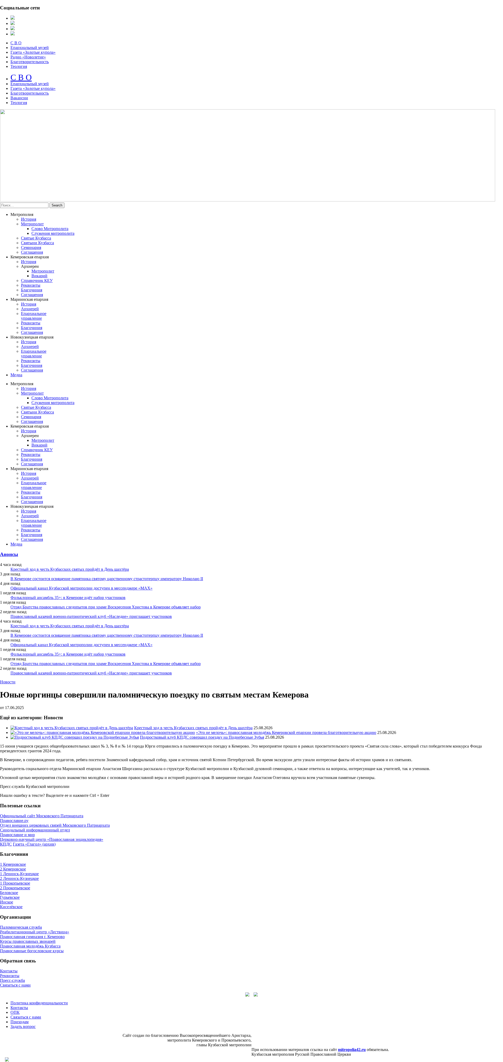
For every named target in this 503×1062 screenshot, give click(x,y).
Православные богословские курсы (32, 951)
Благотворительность (29, 61)
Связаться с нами (15, 985)
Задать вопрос (23, 1026)
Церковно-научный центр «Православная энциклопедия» (51, 839)
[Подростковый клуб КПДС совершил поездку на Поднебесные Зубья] (74, 737)
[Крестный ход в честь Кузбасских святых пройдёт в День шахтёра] (71, 728)
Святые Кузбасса (36, 238)
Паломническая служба (21, 927)
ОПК (15, 1012)
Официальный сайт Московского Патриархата (41, 816)
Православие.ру (14, 820)
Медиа (16, 375)
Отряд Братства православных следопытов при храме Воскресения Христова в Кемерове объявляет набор (105, 607)
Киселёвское (11, 907)
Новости (7, 682)
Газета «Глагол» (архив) (34, 844)
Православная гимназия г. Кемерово (32, 936)
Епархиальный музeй (29, 83)
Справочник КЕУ (37, 280)
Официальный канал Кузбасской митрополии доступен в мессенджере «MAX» (81, 588)
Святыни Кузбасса (37, 243)
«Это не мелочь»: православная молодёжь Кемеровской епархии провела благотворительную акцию (286, 732)
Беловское (9, 892)
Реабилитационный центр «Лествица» (34, 932)
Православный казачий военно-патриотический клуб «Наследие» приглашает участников (91, 616)
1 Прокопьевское (15, 883)
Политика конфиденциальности (39, 1003)
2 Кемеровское (13, 869)
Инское (6, 902)
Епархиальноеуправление (33, 315)
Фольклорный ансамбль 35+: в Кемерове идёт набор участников (67, 597)
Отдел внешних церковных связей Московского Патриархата (55, 825)
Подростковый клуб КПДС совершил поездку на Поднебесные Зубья (202, 737)
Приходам (19, 1022)
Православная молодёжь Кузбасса (30, 946)
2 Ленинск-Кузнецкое (19, 878)
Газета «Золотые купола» (33, 52)
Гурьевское (10, 897)
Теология (18, 66)
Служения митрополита (52, 233)
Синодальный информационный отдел (35, 830)
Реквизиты (30, 285)
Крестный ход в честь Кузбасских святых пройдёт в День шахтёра (69, 569)
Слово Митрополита (49, 228)
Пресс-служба (12, 980)
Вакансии (19, 98)
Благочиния (31, 290)
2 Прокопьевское (15, 888)
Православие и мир (17, 834)
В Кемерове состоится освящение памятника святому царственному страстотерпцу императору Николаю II (106, 578)
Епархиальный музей (29, 47)
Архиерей (30, 309)
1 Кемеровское (13, 864)
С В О (15, 43)
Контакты (9, 971)
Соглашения (32, 252)
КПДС (6, 844)
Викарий (39, 276)
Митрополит (32, 224)
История (28, 219)
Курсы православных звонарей (28, 941)
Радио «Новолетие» (28, 57)
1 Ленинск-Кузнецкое (19, 874)
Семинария (31, 247)
